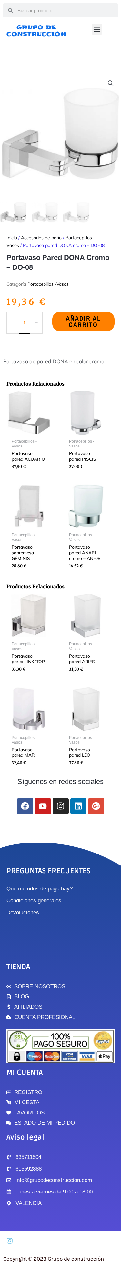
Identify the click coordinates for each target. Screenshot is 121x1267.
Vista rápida (28, 430)
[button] (97, 29)
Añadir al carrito (83, 321)
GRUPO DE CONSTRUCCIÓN (36, 31)
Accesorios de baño (41, 238)
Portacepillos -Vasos (48, 284)
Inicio (11, 238)
